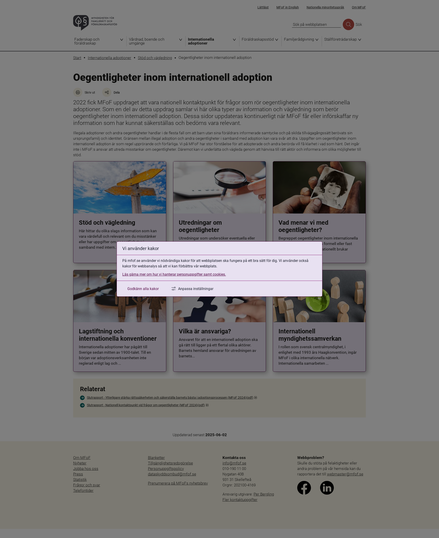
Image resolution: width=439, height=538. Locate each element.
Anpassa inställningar (195, 288)
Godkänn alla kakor (143, 288)
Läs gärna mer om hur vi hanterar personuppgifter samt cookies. (174, 274)
